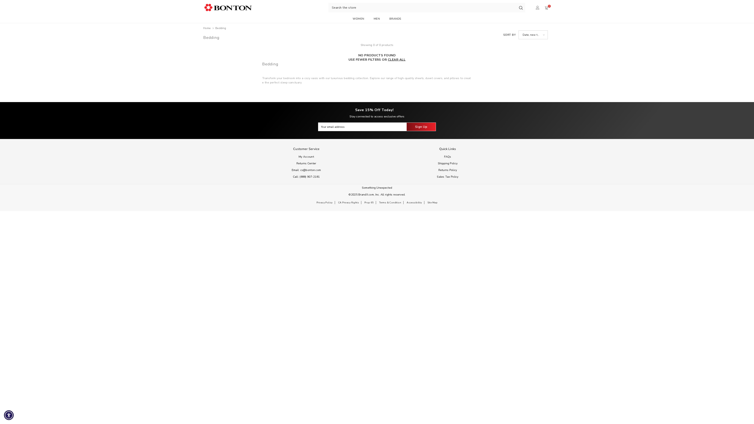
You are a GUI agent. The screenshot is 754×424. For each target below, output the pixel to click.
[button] (533, 34)
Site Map (432, 202)
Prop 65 (369, 202)
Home (207, 28)
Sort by (509, 35)
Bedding (220, 28)
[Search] (521, 7)
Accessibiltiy (414, 202)
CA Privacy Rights (348, 202)
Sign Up (421, 127)
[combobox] (422, 7)
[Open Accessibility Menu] (9, 415)
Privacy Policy (325, 202)
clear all (396, 60)
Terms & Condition (390, 202)
